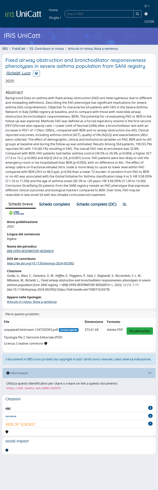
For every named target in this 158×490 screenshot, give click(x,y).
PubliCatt (18, 48)
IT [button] (146, 6)
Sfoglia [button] (54, 18)
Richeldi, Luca (18, 72)
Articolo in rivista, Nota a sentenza (93, 48)
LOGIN (149, 21)
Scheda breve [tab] (20, 203)
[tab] (125, 204)
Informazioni (18, 373)
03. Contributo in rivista (47, 48)
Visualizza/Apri (139, 331)
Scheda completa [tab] (54, 204)
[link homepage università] (23, 13)
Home (53, 10)
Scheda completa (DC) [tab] (96, 204)
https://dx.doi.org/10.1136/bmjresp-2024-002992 (40, 263)
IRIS (5, 48)
